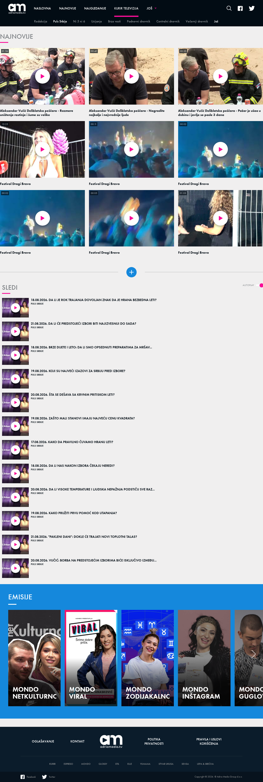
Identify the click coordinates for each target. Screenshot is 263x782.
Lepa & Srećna (205, 764)
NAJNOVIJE (16, 36)
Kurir (52, 764)
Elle (129, 764)
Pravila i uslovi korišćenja (208, 741)
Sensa (185, 764)
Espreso (68, 764)
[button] (254, 655)
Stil (117, 764)
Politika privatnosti (154, 741)
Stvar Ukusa (166, 764)
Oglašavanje (43, 741)
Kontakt (77, 741)
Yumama (145, 764)
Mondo (85, 764)
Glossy (103, 764)
